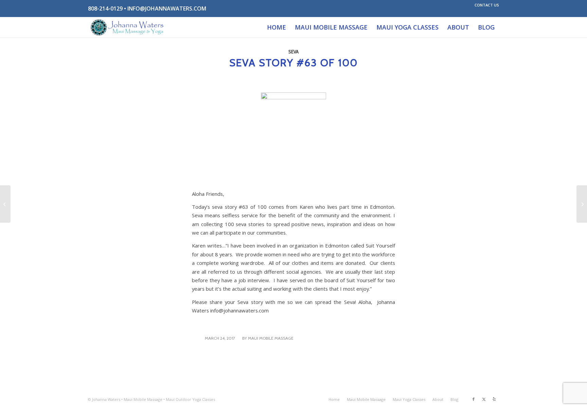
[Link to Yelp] (494, 399)
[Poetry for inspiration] (5, 204)
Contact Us (487, 4)
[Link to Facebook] (473, 399)
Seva (293, 51)
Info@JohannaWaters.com (166, 8)
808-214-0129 (105, 8)
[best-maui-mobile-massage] (127, 27)
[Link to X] (484, 399)
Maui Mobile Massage (271, 338)
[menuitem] (485, 5)
